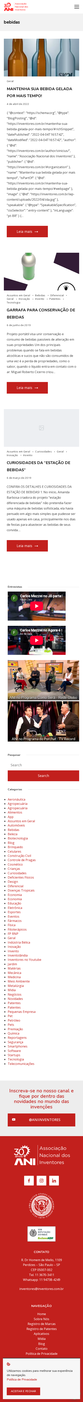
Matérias (14, 968)
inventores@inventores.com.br (41, 1289)
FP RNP (13, 934)
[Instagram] (41, 1180)
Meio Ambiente (19, 981)
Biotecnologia (18, 838)
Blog (11, 843)
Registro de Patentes (41, 1329)
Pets (11, 1025)
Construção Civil (19, 856)
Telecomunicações (21, 1064)
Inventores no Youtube (24, 960)
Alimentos (15, 812)
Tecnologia (13, 302)
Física (11, 925)
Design (13, 882)
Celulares (14, 851)
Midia (12, 990)
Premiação (15, 1029)
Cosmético (15, 864)
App (11, 817)
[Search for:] (43, 765)
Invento (40, 299)
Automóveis (16, 825)
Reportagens (17, 1037)
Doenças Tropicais (21, 890)
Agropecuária (17, 804)
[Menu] (76, 7)
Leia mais (24, 231)
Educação (14, 903)
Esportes (14, 912)
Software (14, 1051)
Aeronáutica (16, 799)
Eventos (13, 916)
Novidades (15, 999)
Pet (10, 1016)
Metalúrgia (16, 986)
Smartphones (17, 1046)
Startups (14, 1055)
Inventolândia (18, 955)
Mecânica (14, 973)
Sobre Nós (41, 1319)
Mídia (42, 1339)
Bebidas (40, 295)
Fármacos (15, 921)
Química (13, 1033)
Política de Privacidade (42, 1353)
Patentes (55, 299)
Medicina (14, 977)
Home (41, 1314)
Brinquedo (15, 847)
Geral (10, 81)
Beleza (12, 834)
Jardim (12, 964)
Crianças (14, 869)
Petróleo (14, 1020)
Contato (41, 1348)
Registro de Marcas (42, 1324)
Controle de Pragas (22, 860)
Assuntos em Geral (19, 295)
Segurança (15, 1042)
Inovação (25, 299)
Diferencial (57, 295)
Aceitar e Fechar (23, 1391)
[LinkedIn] (54, 1180)
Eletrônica (15, 908)
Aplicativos (41, 1334)
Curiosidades (43, 451)
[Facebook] (29, 1180)
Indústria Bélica (19, 942)
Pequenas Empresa (22, 1012)
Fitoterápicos (17, 929)
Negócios (14, 994)
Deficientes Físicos (21, 877)
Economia (15, 895)
